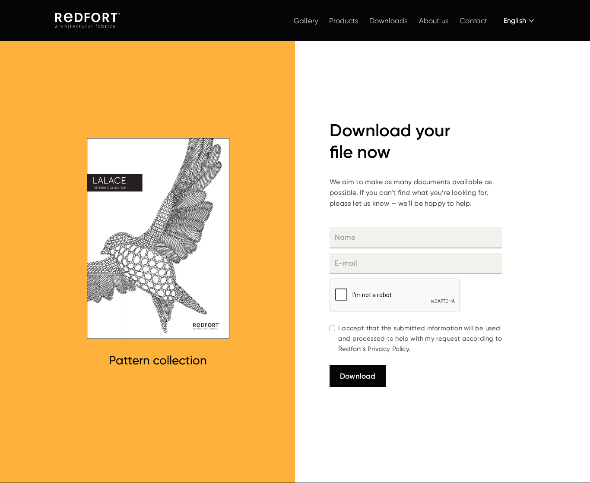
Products (343, 20)
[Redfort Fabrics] (87, 20)
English (515, 20)
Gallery (306, 20)
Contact (473, 20)
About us (434, 20)
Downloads (388, 20)
